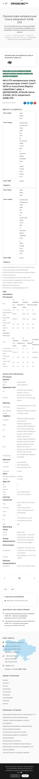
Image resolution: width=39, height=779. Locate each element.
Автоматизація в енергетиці (12, 741)
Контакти (6, 683)
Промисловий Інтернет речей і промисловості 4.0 (19, 714)
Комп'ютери (7, 689)
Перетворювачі (8, 698)
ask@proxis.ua (9, 666)
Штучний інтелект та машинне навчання (16, 752)
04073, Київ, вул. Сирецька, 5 (14, 642)
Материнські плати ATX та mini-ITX (15, 37)
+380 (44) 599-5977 (11, 659)
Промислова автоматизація (11, 729)
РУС (5, 589)
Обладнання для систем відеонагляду (15, 717)
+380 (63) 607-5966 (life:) (12, 652)
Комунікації (6, 695)
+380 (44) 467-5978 (11, 662)
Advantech (12, 102)
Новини (5, 703)
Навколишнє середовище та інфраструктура (17, 726)
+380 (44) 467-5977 (12, 656)
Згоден (25, 775)
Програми (6, 700)
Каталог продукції (18, 35)
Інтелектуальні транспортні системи (14, 732)
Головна (7, 35)
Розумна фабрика (8, 749)
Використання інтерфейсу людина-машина (17, 744)
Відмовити (15, 776)
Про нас (5, 686)
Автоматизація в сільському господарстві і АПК (18, 747)
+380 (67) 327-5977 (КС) (12, 646)
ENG (12, 589)
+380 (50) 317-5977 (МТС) (13, 649)
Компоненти (30, 35)
